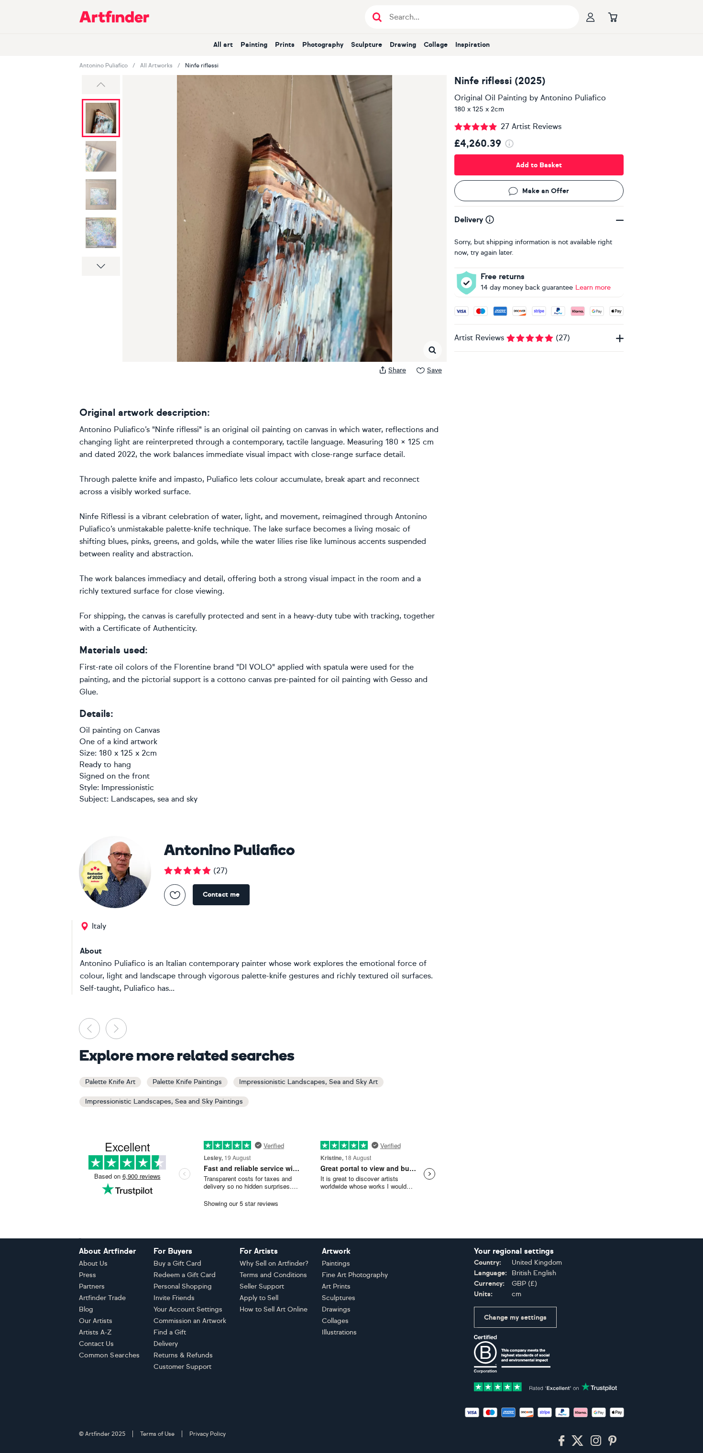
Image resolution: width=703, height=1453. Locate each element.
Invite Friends (174, 1298)
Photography (322, 45)
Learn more (593, 287)
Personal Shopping (183, 1286)
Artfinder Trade (102, 1298)
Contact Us (96, 1344)
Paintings (336, 1263)
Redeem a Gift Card (185, 1275)
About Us (93, 1263)
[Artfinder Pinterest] (612, 1441)
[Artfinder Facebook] (561, 1441)
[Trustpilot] (545, 1385)
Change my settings (515, 1317)
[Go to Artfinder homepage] (114, 17)
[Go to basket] (613, 16)
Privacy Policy (207, 1434)
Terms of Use (157, 1434)
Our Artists (95, 1321)
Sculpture (366, 45)
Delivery (166, 1344)
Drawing (403, 45)
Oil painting (100, 730)
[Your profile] (590, 16)
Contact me (221, 894)
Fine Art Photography (355, 1275)
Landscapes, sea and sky (154, 798)
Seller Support (262, 1286)
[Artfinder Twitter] (577, 1441)
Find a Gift (170, 1332)
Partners (92, 1286)
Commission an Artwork (190, 1321)
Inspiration (472, 45)
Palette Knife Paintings (187, 1082)
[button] (101, 84)
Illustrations (339, 1332)
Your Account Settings (188, 1309)
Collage (436, 45)
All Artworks (156, 65)
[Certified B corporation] (512, 1353)
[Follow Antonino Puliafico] (175, 895)
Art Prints (336, 1286)
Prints (285, 45)
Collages (335, 1321)
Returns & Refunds (183, 1355)
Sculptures (338, 1298)
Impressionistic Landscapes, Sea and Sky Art (308, 1082)
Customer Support (182, 1367)
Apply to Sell (259, 1298)
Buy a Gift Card (177, 1263)
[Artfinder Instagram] (596, 1441)
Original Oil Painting (490, 97)
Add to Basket (539, 165)
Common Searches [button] (109, 1355)
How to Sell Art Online (274, 1309)
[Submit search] (377, 17)
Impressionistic (127, 787)
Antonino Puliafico (103, 65)
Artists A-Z (95, 1332)
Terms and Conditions (273, 1275)
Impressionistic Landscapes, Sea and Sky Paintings (164, 1101)
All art (223, 45)
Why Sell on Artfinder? (274, 1263)
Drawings (336, 1309)
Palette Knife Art (110, 1082)
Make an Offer (545, 191)
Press (87, 1275)
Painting (254, 45)
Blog (86, 1309)
